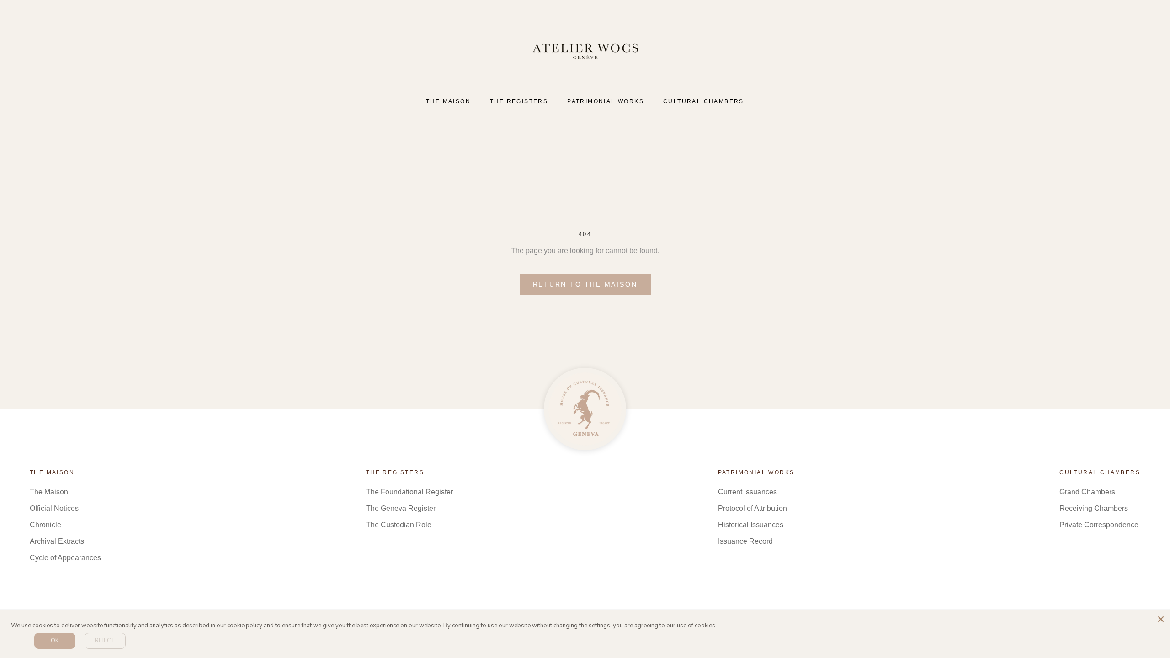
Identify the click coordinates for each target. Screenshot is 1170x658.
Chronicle (45, 525)
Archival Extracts (57, 541)
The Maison (49, 492)
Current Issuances (747, 492)
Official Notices (54, 508)
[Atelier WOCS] (585, 409)
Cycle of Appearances (65, 558)
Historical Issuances (750, 525)
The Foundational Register (409, 492)
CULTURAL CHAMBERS (703, 101)
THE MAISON (448, 101)
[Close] (1160, 619)
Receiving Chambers (1093, 508)
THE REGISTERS (519, 101)
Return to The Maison (585, 284)
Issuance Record (745, 541)
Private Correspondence (1098, 525)
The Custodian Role (398, 525)
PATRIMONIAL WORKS (605, 101)
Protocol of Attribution (752, 508)
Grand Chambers (1087, 492)
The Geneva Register (401, 508)
